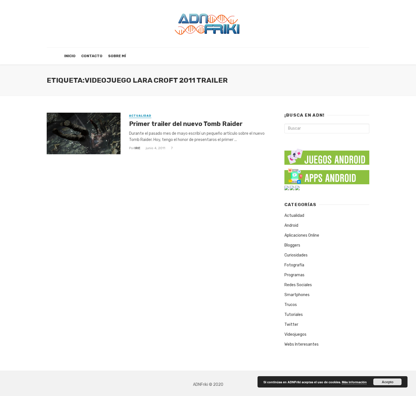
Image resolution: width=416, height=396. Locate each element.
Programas (294, 275)
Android (291, 225)
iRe (137, 148)
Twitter (291, 324)
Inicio (70, 56)
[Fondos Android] (286, 187)
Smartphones (297, 294)
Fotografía (294, 265)
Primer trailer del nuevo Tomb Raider (186, 123)
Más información (354, 382)
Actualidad (140, 115)
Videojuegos (295, 334)
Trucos (290, 304)
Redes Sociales (298, 284)
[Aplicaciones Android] (326, 175)
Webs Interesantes (301, 344)
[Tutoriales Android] (292, 187)
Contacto (91, 56)
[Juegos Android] (326, 154)
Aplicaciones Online (301, 235)
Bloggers (292, 245)
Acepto (387, 381)
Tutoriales (293, 314)
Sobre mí (117, 56)
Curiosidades (296, 255)
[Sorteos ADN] (297, 187)
